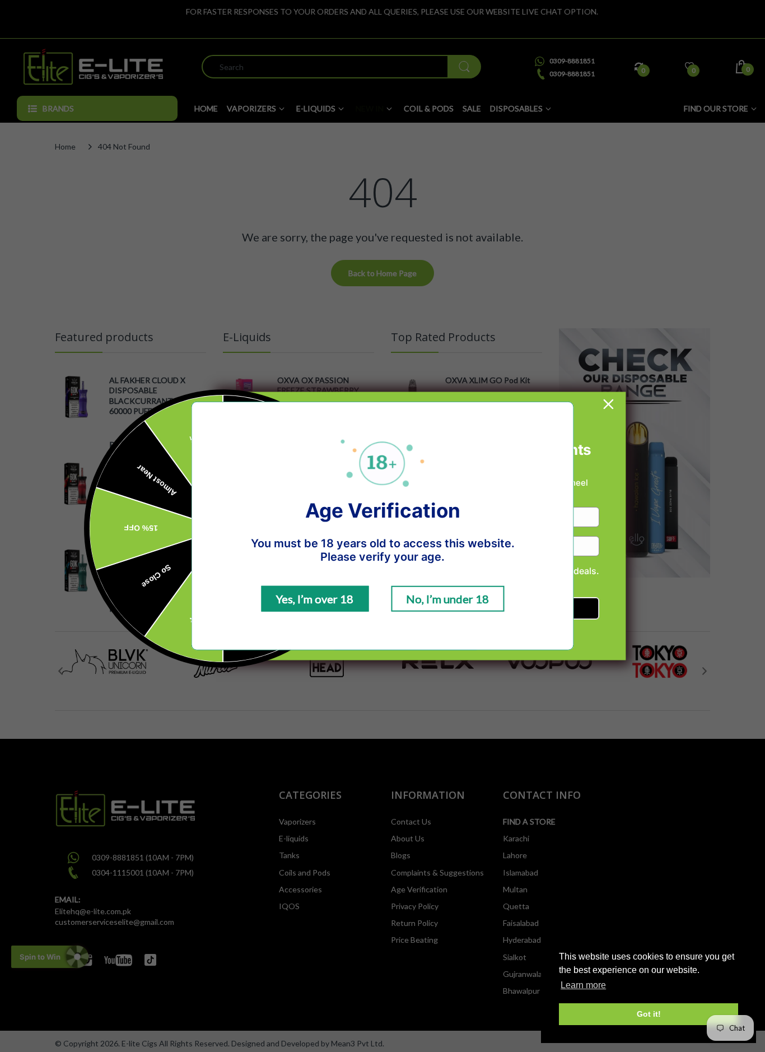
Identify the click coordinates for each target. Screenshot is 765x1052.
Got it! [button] (649, 1013)
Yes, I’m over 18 (314, 599)
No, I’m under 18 (447, 599)
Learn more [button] (583, 985)
